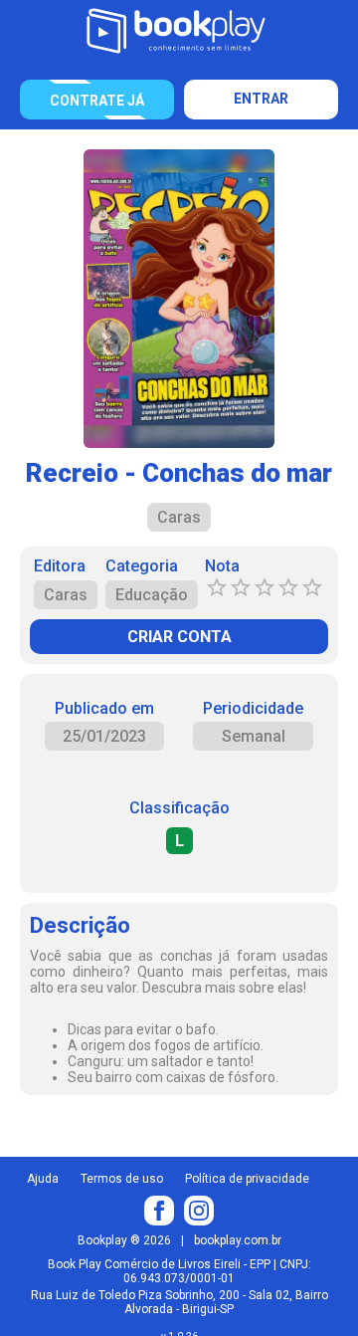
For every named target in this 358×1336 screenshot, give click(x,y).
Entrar (261, 99)
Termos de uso (122, 1179)
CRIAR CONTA (179, 636)
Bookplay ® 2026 (124, 1240)
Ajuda (43, 1179)
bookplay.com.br (237, 1240)
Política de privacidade (247, 1179)
